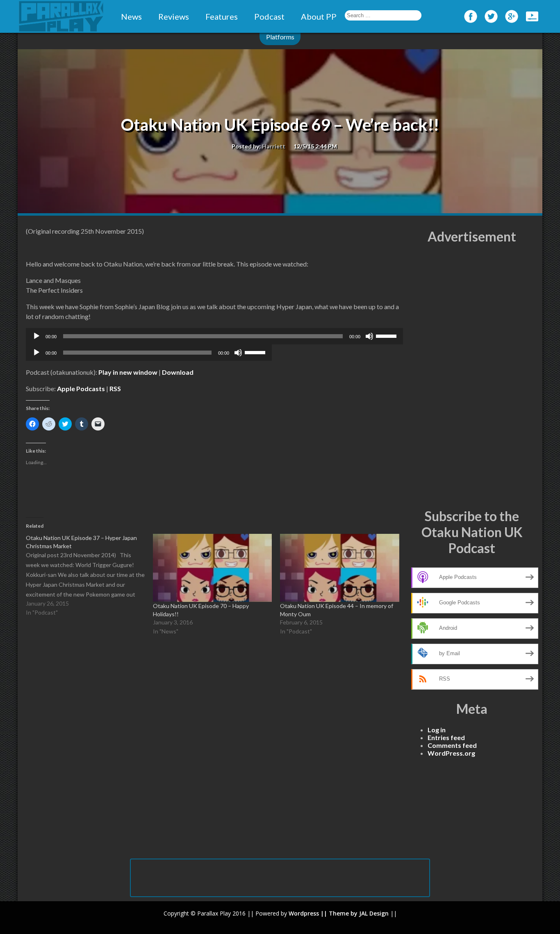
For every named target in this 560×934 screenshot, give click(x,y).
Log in (437, 730)
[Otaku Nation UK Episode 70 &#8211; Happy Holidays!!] (212, 568)
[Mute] (369, 336)
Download (177, 372)
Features (221, 16)
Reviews (173, 16)
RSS (115, 388)
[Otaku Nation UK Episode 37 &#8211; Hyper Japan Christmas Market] (89, 575)
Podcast (269, 16)
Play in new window (127, 372)
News (131, 16)
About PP (319, 16)
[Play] (36, 336)
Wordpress (304, 913)
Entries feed (446, 737)
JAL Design (374, 913)
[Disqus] (214, 751)
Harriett (273, 146)
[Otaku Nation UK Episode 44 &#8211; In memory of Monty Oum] (339, 568)
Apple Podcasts (81, 388)
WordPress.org (451, 753)
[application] (214, 336)
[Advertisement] (472, 376)
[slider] (387, 335)
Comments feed (452, 745)
